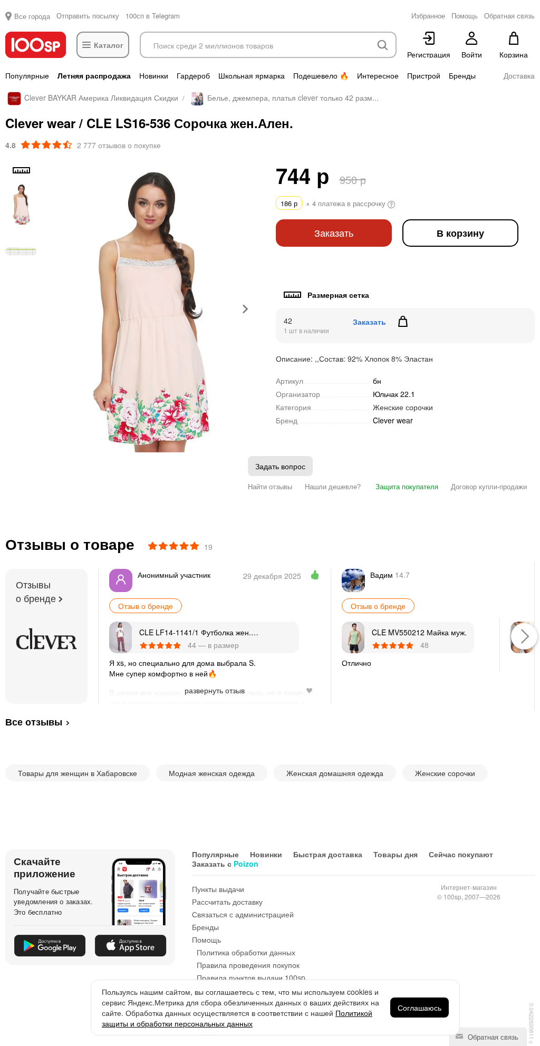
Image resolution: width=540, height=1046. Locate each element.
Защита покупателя (405, 486)
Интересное (378, 75)
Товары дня (395, 854)
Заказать (333, 232)
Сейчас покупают (461, 854)
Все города (32, 16)
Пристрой (423, 75)
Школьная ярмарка (251, 75)
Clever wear (393, 420)
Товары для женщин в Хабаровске (77, 773)
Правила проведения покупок (248, 965)
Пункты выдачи (218, 889)
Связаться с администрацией (243, 914)
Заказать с (225, 863)
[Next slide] (245, 309)
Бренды (462, 75)
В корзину (460, 232)
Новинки (153, 75)
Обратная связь (492, 1037)
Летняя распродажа (94, 75)
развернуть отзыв (215, 690)
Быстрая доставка (327, 854)
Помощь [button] (464, 16)
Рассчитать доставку (227, 901)
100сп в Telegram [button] (153, 16)
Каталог (108, 45)
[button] (21, 204)
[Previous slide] (55, 309)
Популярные (27, 75)
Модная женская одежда (212, 773)
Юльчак (394, 394)
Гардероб (193, 75)
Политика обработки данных (246, 952)
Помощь (206, 939)
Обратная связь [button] (509, 16)
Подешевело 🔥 (321, 75)
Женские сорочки (403, 407)
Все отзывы (33, 721)
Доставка (519, 75)
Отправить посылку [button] (87, 16)
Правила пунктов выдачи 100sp (251, 977)
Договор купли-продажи (489, 486)
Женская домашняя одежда (334, 773)
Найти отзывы (270, 486)
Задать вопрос (280, 466)
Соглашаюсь (419, 1007)
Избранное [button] (428, 16)
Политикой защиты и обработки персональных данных (237, 1018)
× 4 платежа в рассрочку (334, 203)
